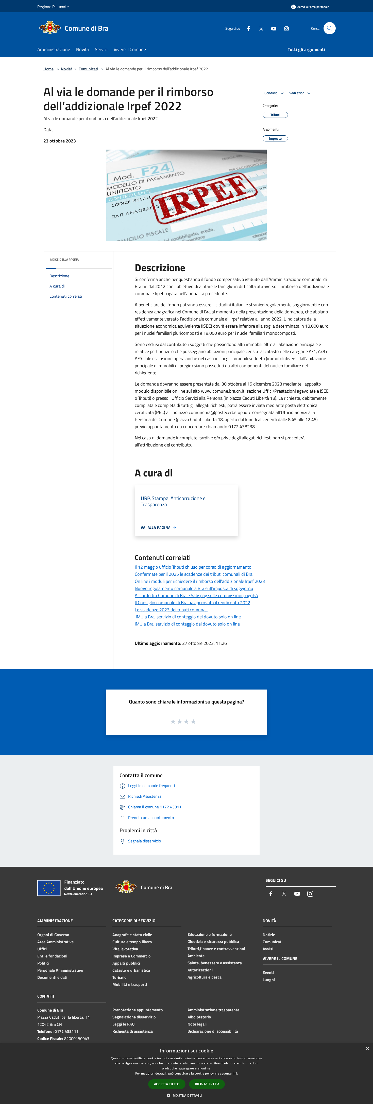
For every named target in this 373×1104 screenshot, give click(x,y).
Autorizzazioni (200, 970)
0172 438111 (66, 1031)
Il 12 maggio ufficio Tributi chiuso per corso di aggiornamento (193, 567)
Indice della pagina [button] (64, 259)
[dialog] (186, 1073)
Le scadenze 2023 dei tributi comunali (171, 609)
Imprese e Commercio (131, 956)
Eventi (268, 972)
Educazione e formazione (210, 934)
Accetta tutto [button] (167, 1084)
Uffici (42, 949)
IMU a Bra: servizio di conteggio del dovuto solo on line (188, 616)
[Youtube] (272, 28)
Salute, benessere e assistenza (215, 963)
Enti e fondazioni (52, 956)
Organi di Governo (53, 935)
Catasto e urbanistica (131, 970)
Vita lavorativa (125, 949)
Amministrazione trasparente (213, 1010)
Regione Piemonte (53, 7)
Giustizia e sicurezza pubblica (213, 941)
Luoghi (269, 980)
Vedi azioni (297, 93)
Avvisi (268, 949)
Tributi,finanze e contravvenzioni (216, 949)
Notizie (269, 935)
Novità (66, 69)
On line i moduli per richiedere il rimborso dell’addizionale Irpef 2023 (200, 581)
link (235, 1073)
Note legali (197, 1024)
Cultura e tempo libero (132, 942)
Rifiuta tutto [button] (207, 1084)
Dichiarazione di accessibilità (213, 1031)
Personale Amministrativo (60, 970)
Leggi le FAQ (123, 1024)
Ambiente (196, 956)
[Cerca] (330, 28)
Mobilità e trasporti (129, 984)
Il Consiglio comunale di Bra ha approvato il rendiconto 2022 (192, 602)
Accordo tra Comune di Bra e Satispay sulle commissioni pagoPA (196, 595)
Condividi (271, 93)
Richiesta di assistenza (132, 1031)
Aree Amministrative (55, 942)
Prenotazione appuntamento (137, 1010)
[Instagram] (284, 28)
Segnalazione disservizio (134, 1017)
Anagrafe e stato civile (132, 935)
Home (48, 69)
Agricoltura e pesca (205, 977)
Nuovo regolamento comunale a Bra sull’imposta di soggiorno (194, 588)
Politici (43, 963)
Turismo (119, 977)
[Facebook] (246, 28)
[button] (186, 1095)
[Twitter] (259, 28)
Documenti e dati (52, 977)
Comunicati (88, 69)
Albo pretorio (199, 1017)
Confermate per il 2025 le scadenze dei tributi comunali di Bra (193, 574)
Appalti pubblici (126, 963)
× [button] (367, 1049)
